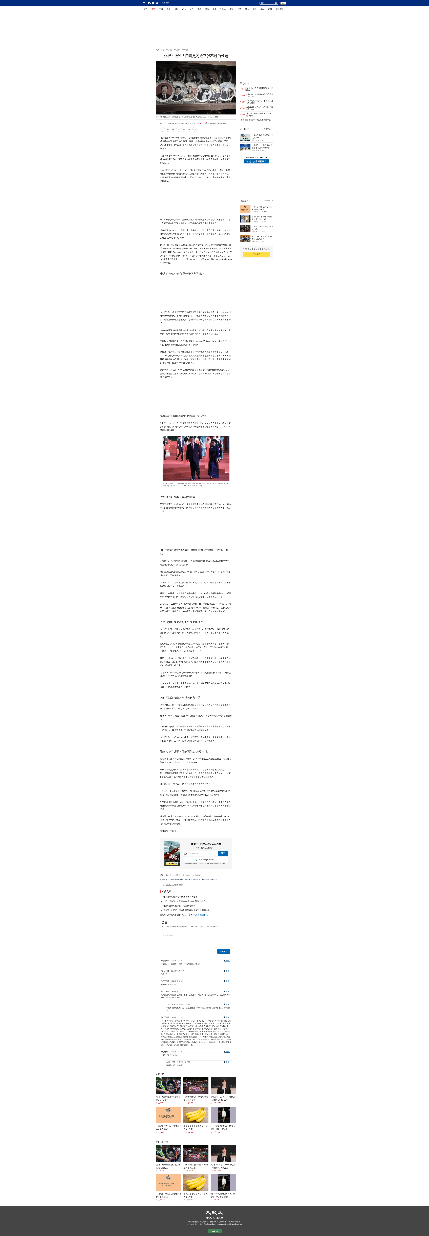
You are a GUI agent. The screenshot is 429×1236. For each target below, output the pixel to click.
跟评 (227, 961)
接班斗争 (196, 875)
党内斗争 (186, 875)
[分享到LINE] (168, 129)
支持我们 (256, 254)
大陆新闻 (169, 50)
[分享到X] (173, 129)
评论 (184, 9)
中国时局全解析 (176, 879)
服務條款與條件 (214, 863)
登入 (283, 3)
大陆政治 (177, 50)
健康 (207, 9)
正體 (163, 3)
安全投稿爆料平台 (201, 915)
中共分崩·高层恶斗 (192, 879)
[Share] (157, 1103)
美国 (168, 9)
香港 (199, 9)
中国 (161, 9)
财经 (231, 9)
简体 (167, 3)
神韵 (270, 9)
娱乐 (247, 9)
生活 (262, 9)
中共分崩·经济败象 (209, 879)
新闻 (162, 50)
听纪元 (223, 9)
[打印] (184, 129)
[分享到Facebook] (162, 129)
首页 (145, 9)
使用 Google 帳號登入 (207, 860)
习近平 (177, 875)
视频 (214, 9)
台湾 (191, 9)
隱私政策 (223, 863)
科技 (239, 9)
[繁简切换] (194, 129)
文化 (254, 9)
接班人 (168, 875)
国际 (176, 9)
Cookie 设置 (214, 1231)
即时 (153, 9)
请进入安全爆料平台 (256, 161)
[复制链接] (178, 129)
